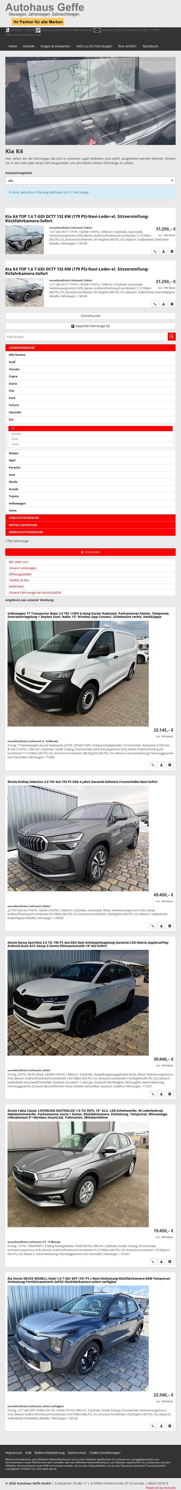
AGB (28, 1453)
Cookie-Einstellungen (105, 1453)
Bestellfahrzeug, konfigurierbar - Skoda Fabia (90, 1186)
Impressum (13, 1453)
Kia (11, 419)
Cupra (13, 376)
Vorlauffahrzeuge (24, 518)
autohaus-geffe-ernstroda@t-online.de (67, 30)
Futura (14, 405)
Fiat (11, 391)
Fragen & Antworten (55, 46)
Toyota (14, 496)
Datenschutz (77, 1453)
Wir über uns (18, 562)
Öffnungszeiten (20, 574)
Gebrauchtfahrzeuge (26, 532)
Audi (12, 362)
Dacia (13, 383)
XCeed (15, 444)
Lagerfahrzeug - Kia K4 (90, 231)
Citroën (14, 369)
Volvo (13, 510)
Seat (12, 475)
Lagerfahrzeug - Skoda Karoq (90, 1017)
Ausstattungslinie (18, 173)
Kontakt (28, 46)
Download (16, 586)
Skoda (13, 482)
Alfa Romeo (17, 355)
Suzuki (13, 489)
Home (12, 46)
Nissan (14, 453)
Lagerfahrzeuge (22, 348)
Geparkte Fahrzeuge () (92, 326)
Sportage (16, 433)
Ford (12, 398)
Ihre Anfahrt (127, 46)
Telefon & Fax (19, 580)
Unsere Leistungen (23, 568)
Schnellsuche (90, 316)
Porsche (14, 467)
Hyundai (15, 412)
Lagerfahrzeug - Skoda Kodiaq (90, 853)
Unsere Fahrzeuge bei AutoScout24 (35, 592)
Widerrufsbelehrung (49, 1453)
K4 (13, 428)
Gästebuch (150, 46)
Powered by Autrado (161, 1488)
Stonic (15, 438)
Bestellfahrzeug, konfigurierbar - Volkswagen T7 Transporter (90, 688)
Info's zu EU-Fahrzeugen (94, 46)
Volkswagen (17, 503)
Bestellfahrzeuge (23, 525)
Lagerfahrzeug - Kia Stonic (90, 1351)
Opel (12, 460)
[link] (155, 251)
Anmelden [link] (92, 552)
